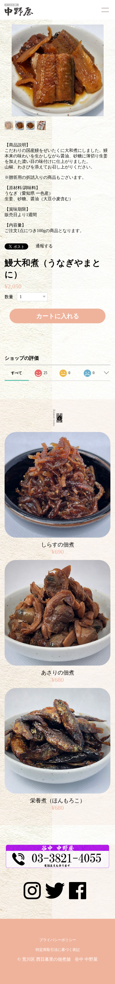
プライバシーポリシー (57, 940)
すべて (16, 373)
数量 (9, 297)
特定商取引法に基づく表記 (58, 950)
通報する (44, 246)
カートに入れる (57, 316)
